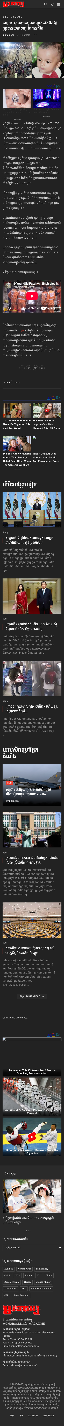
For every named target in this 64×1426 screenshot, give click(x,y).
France (28, 1275)
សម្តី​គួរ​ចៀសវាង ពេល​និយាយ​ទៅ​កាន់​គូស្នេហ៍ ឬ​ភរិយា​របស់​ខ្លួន (28, 1220)
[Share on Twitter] (28, 368)
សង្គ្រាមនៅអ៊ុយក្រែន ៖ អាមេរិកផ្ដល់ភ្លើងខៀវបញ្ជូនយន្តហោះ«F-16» (28, 792)
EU (38, 1275)
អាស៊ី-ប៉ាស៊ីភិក (16, 17)
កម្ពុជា (5, 619)
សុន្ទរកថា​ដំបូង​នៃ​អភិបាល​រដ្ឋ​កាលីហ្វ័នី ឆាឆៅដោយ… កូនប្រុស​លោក (29, 540)
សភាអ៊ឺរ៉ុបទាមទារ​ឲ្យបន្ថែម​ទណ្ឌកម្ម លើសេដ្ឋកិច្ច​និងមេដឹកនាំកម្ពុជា (29, 951)
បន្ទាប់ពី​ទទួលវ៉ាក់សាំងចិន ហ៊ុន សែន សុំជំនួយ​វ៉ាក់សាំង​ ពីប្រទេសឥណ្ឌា (31, 627)
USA (18, 1275)
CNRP (7, 1275)
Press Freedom (21, 1295)
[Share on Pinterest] (35, 368)
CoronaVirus (24, 1269)
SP (21, 1416)
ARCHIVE (48, 1416)
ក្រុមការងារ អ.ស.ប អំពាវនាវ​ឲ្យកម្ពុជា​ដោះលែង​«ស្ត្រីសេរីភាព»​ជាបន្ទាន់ (32, 860)
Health (27, 1282)
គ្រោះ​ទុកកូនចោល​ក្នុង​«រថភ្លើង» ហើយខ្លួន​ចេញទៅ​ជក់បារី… (31, 709)
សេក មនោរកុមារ (12, 801)
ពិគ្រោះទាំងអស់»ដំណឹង (29, 996)
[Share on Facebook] (22, 368)
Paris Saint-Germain (41, 1288)
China (49, 1275)
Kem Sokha (10, 1288)
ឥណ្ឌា (21, 331)
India (17, 382)
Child (7, 382)
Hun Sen (8, 1269)
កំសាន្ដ (5, 532)
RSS (12, 1416)
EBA (24, 1288)
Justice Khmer (43, 1282)
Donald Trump (11, 1282)
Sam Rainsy (42, 1269)
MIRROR (33, 1416)
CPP (6, 1295)
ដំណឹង (5, 17)
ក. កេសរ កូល (8, 35)
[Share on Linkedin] (42, 368)
